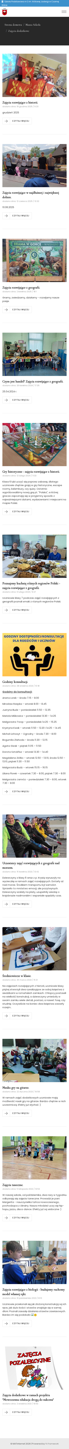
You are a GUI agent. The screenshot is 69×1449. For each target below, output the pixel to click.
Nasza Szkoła (33, 24)
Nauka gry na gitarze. (15, 1088)
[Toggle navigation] (64, 11)
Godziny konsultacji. (15, 682)
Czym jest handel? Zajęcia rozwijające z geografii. (32, 381)
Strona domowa (13, 24)
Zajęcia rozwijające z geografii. (21, 288)
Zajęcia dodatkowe (18, 31)
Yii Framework (52, 1443)
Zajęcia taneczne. (12, 1185)
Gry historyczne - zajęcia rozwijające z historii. (31, 472)
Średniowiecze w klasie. (16, 976)
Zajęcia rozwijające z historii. (20, 102)
